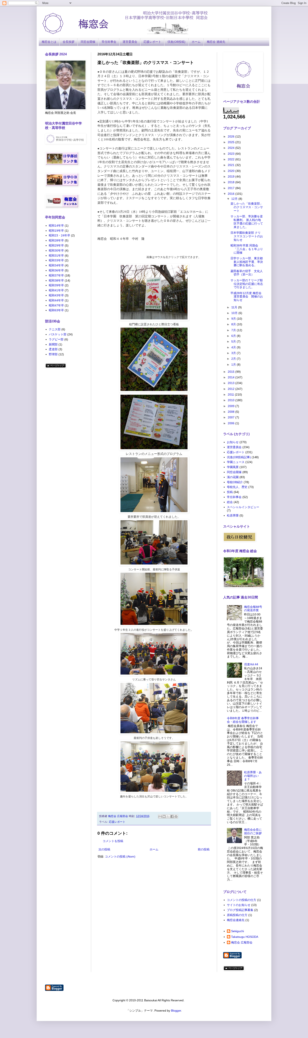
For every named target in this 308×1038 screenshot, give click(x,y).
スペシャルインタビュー (243, 507)
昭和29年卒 (56, 245)
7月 (234, 330)
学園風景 (233, 467)
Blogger (176, 1010)
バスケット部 (57, 334)
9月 (234, 318)
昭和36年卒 (56, 270)
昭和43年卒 (56, 295)
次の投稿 (104, 849)
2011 (231, 394)
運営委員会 (130, 41)
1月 (234, 364)
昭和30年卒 (56, 250)
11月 (234, 307)
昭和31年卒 (56, 255)
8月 (234, 324)
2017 (231, 188)
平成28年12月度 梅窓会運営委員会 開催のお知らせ (246, 296)
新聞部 (53, 344)
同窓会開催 (88, 41)
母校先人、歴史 (237, 487)
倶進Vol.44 (251, 664)
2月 (234, 358)
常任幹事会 (109, 41)
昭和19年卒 (56, 230)
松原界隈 (233, 515)
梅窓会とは (49, 41)
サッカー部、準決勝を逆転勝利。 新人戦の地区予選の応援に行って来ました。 (246, 221)
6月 (234, 335)
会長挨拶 (68, 41)
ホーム (196, 41)
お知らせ (233, 442)
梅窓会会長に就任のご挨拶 (253, 831)
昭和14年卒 (56, 225)
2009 (231, 406)
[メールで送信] (160, 816)
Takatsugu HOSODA (244, 936)
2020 (231, 171)
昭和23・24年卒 (59, 235)
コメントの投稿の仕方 (241, 900)
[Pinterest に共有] (176, 816)
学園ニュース (236, 462)
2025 (231, 142)
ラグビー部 (56, 339)
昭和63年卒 (56, 310)
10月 (234, 313)
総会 (230, 502)
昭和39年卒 (56, 285)
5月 (234, 341)
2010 (231, 400)
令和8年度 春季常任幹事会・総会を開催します (243, 719)
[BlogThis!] (164, 816)
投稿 (230, 492)
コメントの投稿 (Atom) (120, 856)
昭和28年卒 (56, 240)
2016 (231, 193)
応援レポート (152, 41)
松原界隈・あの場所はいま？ (253, 776)
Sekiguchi (237, 931)
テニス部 (55, 329)
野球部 (53, 354)
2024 (231, 147)
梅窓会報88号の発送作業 (253, 608)
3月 (234, 353)
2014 (231, 377)
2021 (231, 165)
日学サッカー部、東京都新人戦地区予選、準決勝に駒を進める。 (246, 262)
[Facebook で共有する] (172, 816)
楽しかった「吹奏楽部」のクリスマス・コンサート (246, 207)
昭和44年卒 (56, 300)
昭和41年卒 (56, 290)
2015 (231, 371)
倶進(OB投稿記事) (239, 457)
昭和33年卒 (56, 260)
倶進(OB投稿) (176, 41)
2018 (231, 182)
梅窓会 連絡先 (216, 41)
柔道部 (53, 349)
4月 (234, 347)
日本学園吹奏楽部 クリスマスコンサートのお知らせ (246, 236)
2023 (231, 153)
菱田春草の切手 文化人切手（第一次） (246, 272)
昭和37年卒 (56, 275)
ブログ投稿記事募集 (240, 910)
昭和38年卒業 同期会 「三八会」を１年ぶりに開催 (246, 249)
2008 (231, 411)
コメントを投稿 (113, 841)
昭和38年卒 (56, 280)
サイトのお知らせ (238, 905)
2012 (231, 389)
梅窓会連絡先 (236, 920)
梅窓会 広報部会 (241, 942)
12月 (234, 198)
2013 (231, 383)
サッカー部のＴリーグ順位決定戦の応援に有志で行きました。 (246, 284)
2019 (231, 176)
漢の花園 (233, 477)
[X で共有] (168, 816)
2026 (231, 136)
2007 (231, 417)
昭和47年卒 (56, 305)
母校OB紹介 (235, 482)
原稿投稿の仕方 (237, 915)
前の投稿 (204, 849)
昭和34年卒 (56, 265)
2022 (231, 159)
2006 (231, 423)
